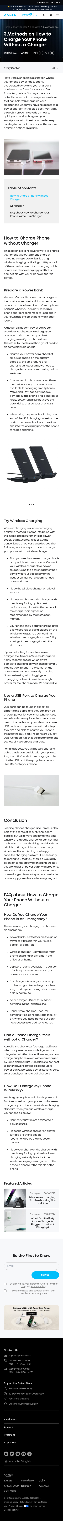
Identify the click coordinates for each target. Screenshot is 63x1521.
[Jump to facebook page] (6, 1454)
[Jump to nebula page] (29, 1486)
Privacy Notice (40, 1502)
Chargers (35, 27)
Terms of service (37, 1506)
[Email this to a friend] (52, 53)
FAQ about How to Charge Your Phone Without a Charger (29, 214)
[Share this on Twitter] (35, 53)
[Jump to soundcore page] (29, 1480)
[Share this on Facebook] (41, 53)
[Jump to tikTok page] (29, 1454)
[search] (44, 15)
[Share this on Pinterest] (46, 53)
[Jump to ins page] (23, 1454)
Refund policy (26, 1502)
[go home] (20, 15)
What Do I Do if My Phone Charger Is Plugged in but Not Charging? (42, 1223)
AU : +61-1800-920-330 (20, 1360)
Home (7, 27)
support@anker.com (20, 1355)
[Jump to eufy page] (46, 1480)
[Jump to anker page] (14, 1475)
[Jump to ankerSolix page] (11, 1486)
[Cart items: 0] (51, 15)
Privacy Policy (38, 1286)
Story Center (20, 27)
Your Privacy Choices (14, 1506)
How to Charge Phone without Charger (29, 197)
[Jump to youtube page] (18, 1454)
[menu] (57, 15)
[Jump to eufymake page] (11, 1491)
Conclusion (17, 206)
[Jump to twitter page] (12, 1454)
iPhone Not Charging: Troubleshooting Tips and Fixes (42, 1200)
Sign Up (45, 1275)
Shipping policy (11, 1502)
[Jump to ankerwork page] (46, 1486)
